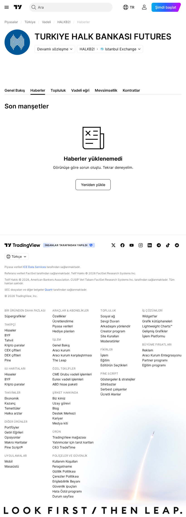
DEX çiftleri (13, 355)
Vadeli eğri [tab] (80, 90)
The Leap (59, 360)
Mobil (8, 461)
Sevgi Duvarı (109, 321)
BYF (7, 335)
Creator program (112, 331)
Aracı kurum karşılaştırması (72, 355)
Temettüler (12, 408)
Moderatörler (110, 341)
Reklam (147, 350)
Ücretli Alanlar (110, 394)
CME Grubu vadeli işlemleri (72, 374)
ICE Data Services (34, 267)
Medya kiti (60, 423)
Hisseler (10, 330)
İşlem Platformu (153, 336)
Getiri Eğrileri (14, 432)
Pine (8, 360)
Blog (55, 408)
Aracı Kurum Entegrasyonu (161, 355)
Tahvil (9, 340)
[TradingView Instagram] (140, 245)
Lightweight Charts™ (157, 326)
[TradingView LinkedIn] (150, 245)
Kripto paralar (15, 345)
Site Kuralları (109, 336)
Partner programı (154, 360)
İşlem (104, 355)
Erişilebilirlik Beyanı (66, 481)
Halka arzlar (13, 413)
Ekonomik (12, 398)
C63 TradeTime (63, 447)
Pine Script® (14, 447)
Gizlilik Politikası (64, 471)
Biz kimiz (59, 398)
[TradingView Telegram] (159, 245)
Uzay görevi (61, 403)
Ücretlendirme (62, 321)
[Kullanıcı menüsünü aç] (144, 7)
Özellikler (59, 316)
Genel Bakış (61, 345)
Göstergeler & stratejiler (117, 379)
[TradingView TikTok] (168, 245)
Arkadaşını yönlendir (115, 326)
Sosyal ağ (107, 316)
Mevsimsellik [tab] (106, 90)
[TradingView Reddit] (177, 245)
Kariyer (57, 418)
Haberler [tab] (37, 90)
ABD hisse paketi (64, 384)
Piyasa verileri (62, 326)
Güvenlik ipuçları (64, 486)
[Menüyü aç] (6, 7)
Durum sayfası (62, 496)
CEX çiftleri (13, 350)
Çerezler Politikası (65, 476)
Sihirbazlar (108, 384)
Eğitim (105, 360)
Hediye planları (63, 331)
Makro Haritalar (16, 442)
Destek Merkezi (64, 413)
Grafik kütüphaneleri (157, 321)
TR (132, 7)
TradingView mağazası (69, 437)
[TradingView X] (113, 245)
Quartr (49, 289)
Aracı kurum (61, 350)
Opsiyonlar (12, 437)
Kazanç (10, 403)
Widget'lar (149, 316)
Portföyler (12, 427)
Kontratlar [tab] (131, 90)
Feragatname (62, 466)
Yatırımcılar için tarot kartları (72, 442)
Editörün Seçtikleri (113, 365)
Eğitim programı (154, 365)
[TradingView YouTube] (131, 245)
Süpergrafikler (15, 316)
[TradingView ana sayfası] (18, 7)
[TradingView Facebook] (122, 245)
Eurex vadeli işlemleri (67, 379)
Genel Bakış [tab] (15, 90)
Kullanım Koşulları (65, 461)
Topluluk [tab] (58, 90)
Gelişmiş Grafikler (155, 331)
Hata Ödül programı (67, 491)
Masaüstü (12, 466)
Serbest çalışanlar (113, 389)
